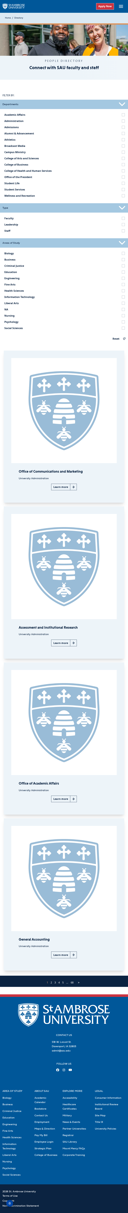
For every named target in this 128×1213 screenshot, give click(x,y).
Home (8, 18)
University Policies (105, 1129)
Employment (41, 1122)
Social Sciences (11, 1175)
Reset (116, 338)
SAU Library (70, 1142)
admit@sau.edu (61, 1050)
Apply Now (105, 6)
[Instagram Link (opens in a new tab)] (63, 1071)
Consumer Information (108, 1098)
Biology (6, 1098)
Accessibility (70, 1098)
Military (67, 1115)
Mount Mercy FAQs (74, 1148)
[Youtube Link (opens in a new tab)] (70, 1071)
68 (72, 982)
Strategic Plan (43, 1148)
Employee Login (44, 1142)
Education (8, 1117)
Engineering (9, 1124)
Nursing (7, 1161)
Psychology (9, 1168)
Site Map (100, 1115)
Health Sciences (11, 1137)
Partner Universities (74, 1129)
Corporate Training (74, 1155)
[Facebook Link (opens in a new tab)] (58, 1071)
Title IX (99, 1122)
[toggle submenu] (121, 6)
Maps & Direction (44, 1129)
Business (7, 1104)
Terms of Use (10, 1196)
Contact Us (41, 1115)
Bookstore (40, 1109)
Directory (18, 18)
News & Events (71, 1122)
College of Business (45, 1155)
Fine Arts (7, 1131)
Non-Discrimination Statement (20, 1206)
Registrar (68, 1135)
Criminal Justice (11, 1111)
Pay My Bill (41, 1135)
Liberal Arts (9, 1155)
